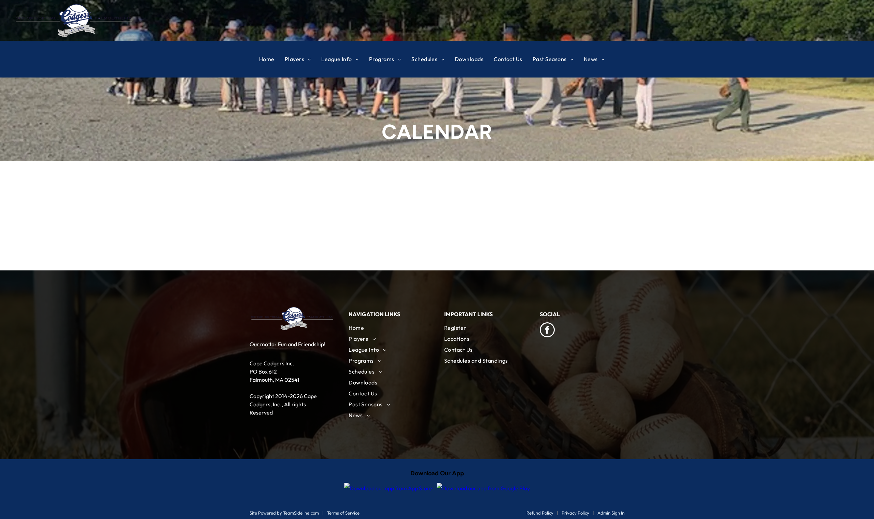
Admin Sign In (610, 513)
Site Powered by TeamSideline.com (284, 513)
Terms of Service (343, 513)
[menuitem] (272, 59)
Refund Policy (539, 513)
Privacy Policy (575, 513)
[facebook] (547, 330)
